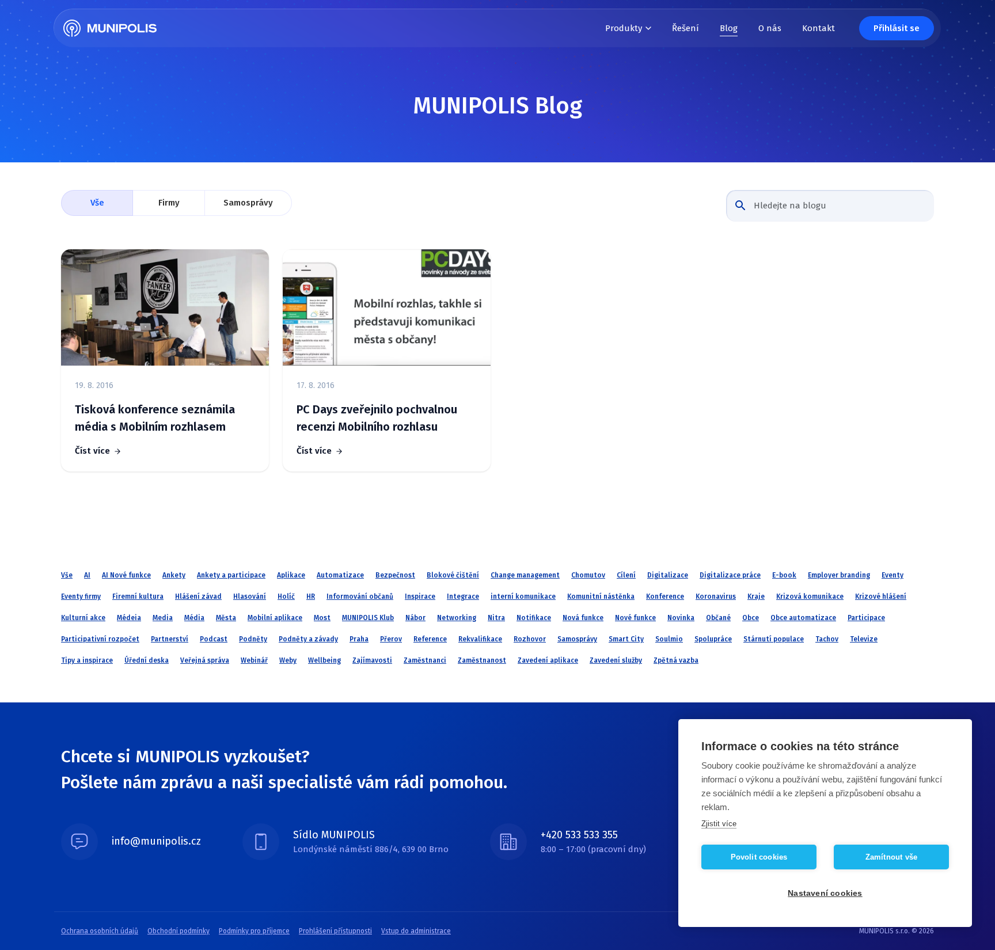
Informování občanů (359, 596)
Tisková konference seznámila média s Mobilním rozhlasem (155, 418)
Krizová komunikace (810, 596)
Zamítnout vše (891, 857)
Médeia (129, 618)
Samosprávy (248, 202)
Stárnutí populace (773, 639)
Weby (288, 660)
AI (87, 575)
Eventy (892, 575)
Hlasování (249, 596)
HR (310, 596)
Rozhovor (530, 639)
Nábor (415, 618)
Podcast (213, 639)
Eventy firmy (81, 596)
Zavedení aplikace (548, 660)
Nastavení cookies (825, 893)
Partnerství (169, 639)
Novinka (680, 618)
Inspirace (420, 596)
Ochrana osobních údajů (99, 931)
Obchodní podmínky (178, 931)
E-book (784, 575)
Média (194, 618)
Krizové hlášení (880, 596)
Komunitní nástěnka (601, 596)
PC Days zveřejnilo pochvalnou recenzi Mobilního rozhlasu (377, 418)
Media (163, 618)
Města (226, 618)
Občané (718, 618)
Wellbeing (324, 660)
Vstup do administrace (416, 931)
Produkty (623, 28)
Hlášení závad (198, 596)
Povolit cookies (759, 857)
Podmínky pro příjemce (254, 931)
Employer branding (839, 575)
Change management (525, 575)
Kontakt (818, 28)
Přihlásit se (897, 28)
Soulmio (669, 639)
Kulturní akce (83, 618)
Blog (729, 28)
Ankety (173, 575)
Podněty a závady (308, 639)
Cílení (626, 575)
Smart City (626, 639)
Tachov (826, 639)
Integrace (463, 596)
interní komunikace (523, 596)
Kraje (756, 596)
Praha (359, 639)
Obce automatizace (803, 618)
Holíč (286, 596)
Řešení (685, 28)
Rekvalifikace (480, 639)
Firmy (169, 202)
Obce (750, 618)
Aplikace (291, 575)
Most (322, 618)
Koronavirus (716, 596)
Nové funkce (635, 618)
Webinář (254, 660)
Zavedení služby (616, 660)
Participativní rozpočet (100, 639)
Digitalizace (667, 575)
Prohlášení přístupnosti (335, 931)
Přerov (391, 639)
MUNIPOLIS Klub (368, 618)
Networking (456, 618)
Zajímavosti (372, 660)
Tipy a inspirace (87, 660)
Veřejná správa (204, 660)
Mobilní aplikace (275, 618)
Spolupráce (713, 639)
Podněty (253, 639)
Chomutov (588, 575)
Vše (97, 202)
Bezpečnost (395, 575)
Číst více (92, 451)
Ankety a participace (231, 575)
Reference (430, 639)
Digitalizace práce (730, 575)
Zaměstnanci (425, 660)
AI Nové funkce (126, 575)
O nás (769, 28)
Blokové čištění (453, 575)
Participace (866, 618)
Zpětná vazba (676, 660)
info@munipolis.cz (156, 841)
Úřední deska (146, 660)
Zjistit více (718, 823)
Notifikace (534, 618)
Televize (864, 639)
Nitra (496, 618)
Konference (665, 596)
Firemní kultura (138, 596)
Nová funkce (583, 618)
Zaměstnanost (482, 660)
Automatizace (340, 575)
